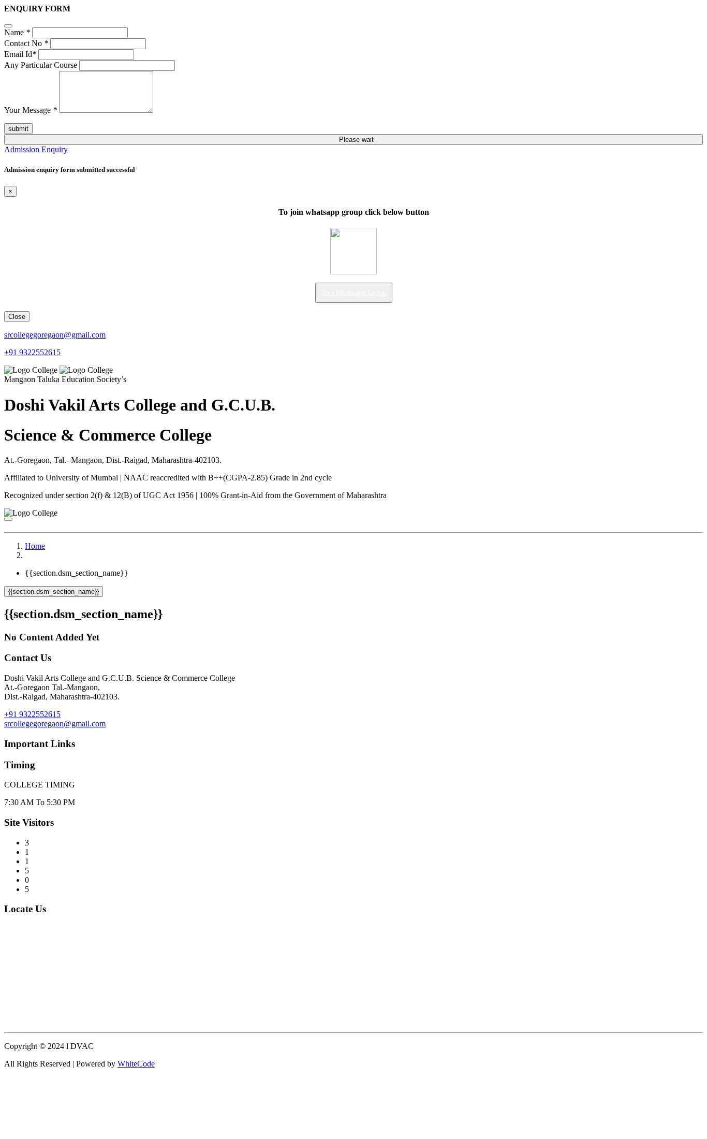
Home (35, 546)
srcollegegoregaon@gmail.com (55, 334)
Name (17, 32)
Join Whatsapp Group (353, 293)
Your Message (30, 110)
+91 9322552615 (32, 352)
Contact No (26, 43)
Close (16, 316)
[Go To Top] (7, 1079)
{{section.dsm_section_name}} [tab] (76, 572)
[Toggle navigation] (8, 519)
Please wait (356, 139)
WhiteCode (136, 1063)
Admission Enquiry (36, 149)
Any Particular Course (40, 65)
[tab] (353, 591)
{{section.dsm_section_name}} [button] (53, 591)
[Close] (8, 25)
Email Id (20, 54)
